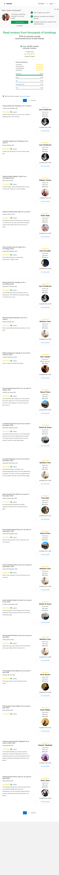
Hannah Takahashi (45, 745)
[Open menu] (4, 3)
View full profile (45, 131)
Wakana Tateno (45, 180)
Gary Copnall (45, 357)
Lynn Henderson (45, 110)
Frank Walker (45, 710)
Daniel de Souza (45, 427)
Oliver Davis (45, 780)
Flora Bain (45, 498)
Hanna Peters (45, 392)
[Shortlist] (47, 3)
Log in (51, 3)
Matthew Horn (45, 321)
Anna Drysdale (45, 251)
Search (42, 3)
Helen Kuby (45, 215)
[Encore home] (9, 3)
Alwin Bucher (45, 675)
